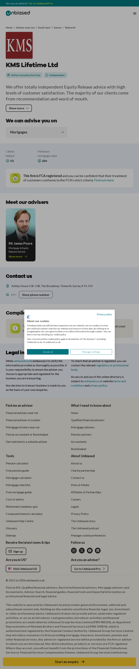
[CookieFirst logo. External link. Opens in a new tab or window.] (28, 317)
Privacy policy (104, 314)
